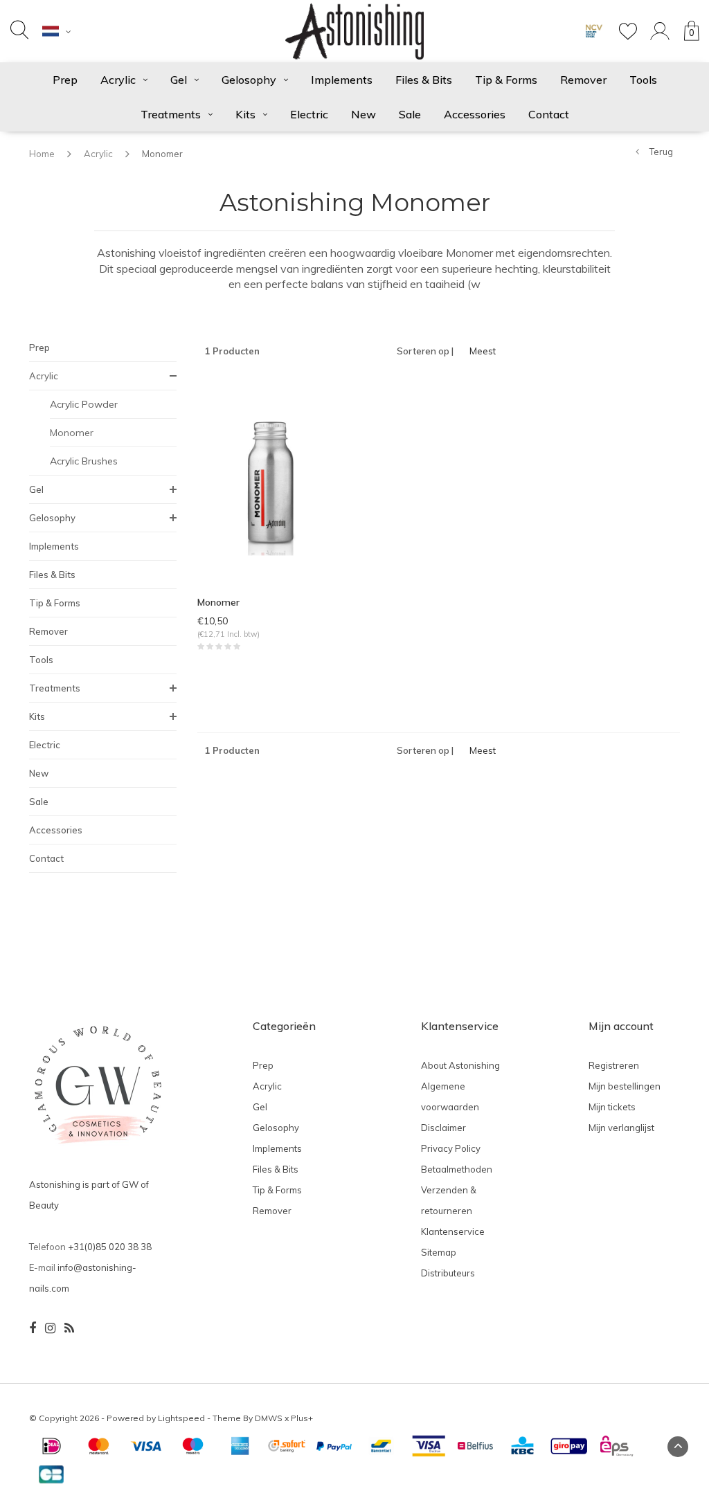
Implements (342, 80)
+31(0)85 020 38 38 (110, 1246)
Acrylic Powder (84, 404)
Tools (643, 80)
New (363, 114)
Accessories (474, 114)
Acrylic (118, 80)
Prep (65, 80)
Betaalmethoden (456, 1169)
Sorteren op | (425, 350)
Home (42, 153)
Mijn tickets (612, 1106)
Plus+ (302, 1418)
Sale (410, 114)
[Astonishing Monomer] (270, 480)
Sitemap (438, 1252)
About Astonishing (460, 1065)
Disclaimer (443, 1127)
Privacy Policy (451, 1148)
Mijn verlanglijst (621, 1127)
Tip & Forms (506, 80)
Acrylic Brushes (84, 461)
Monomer (162, 153)
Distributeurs (448, 1272)
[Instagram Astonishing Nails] (50, 1328)
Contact (548, 114)
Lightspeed (181, 1418)
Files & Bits (423, 80)
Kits (245, 114)
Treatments (171, 114)
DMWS (268, 1418)
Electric (309, 114)
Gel (178, 80)
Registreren (614, 1065)
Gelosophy (249, 80)
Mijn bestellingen (625, 1086)
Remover (583, 80)
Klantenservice (453, 1231)
